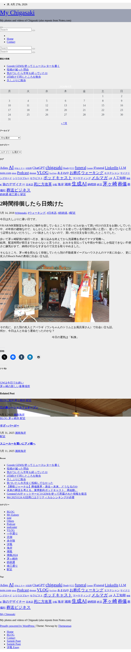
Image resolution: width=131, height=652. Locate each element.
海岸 (61, 184)
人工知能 (119, 178)
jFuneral (98, 168)
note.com (5, 173)
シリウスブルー (21, 178)
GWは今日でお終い (12, 382)
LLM (122, 168)
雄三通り (14, 194)
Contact (11, 41)
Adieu (4, 168)
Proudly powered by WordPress (17, 625)
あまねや (63, 173)
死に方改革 (43, 184)
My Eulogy (13, 514)
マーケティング (82, 178)
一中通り (12, 533)
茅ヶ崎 (110, 183)
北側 (9, 537)
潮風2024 (12, 555)
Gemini (90, 168)
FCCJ (71, 168)
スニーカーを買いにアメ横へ (17, 443)
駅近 (23, 194)
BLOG (4, 400)
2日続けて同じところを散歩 (24, 76)
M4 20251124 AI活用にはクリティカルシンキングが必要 (41, 497)
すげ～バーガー (9, 425)
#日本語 (51, 212)
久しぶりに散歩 (16, 80)
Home (10, 38)
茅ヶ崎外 (20, 400)
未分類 (11, 540)
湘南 (67, 184)
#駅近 (72, 212)
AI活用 (28, 168)
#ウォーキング (37, 212)
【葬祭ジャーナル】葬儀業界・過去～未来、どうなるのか (42, 486)
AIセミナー (19, 168)
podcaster (12, 527)
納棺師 (92, 184)
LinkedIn (111, 168)
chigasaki (54, 167)
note (9, 517)
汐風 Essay (13, 647)
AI (11, 167)
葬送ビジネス (18, 190)
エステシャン (112, 173)
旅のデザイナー (14, 184)
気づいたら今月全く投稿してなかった (30, 483)
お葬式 (75, 173)
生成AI (79, 183)
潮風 (9, 551)
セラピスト (36, 178)
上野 (110, 178)
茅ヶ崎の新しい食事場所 (15, 386)
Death (66, 168)
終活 (99, 184)
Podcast (23, 172)
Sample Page (14, 641)
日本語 (29, 184)
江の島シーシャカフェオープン (19, 407)
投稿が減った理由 (18, 69)
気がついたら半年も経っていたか (27, 73)
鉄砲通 (4, 194)
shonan (33, 173)
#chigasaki (20, 212)
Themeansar (64, 625)
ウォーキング (92, 173)
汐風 (55, 184)
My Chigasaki (17, 12)
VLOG (43, 172)
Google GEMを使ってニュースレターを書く (33, 66)
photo (14, 173)
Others (10, 521)
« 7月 (64, 123)
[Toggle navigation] (1, 27)
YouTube (53, 173)
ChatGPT (38, 168)
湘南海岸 (19, 414)
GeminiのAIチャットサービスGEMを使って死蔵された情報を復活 (47, 493)
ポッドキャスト (57, 177)
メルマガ (99, 177)
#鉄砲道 (62, 212)
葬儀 (122, 183)
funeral (80, 168)
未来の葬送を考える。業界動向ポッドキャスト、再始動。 (42, 490)
